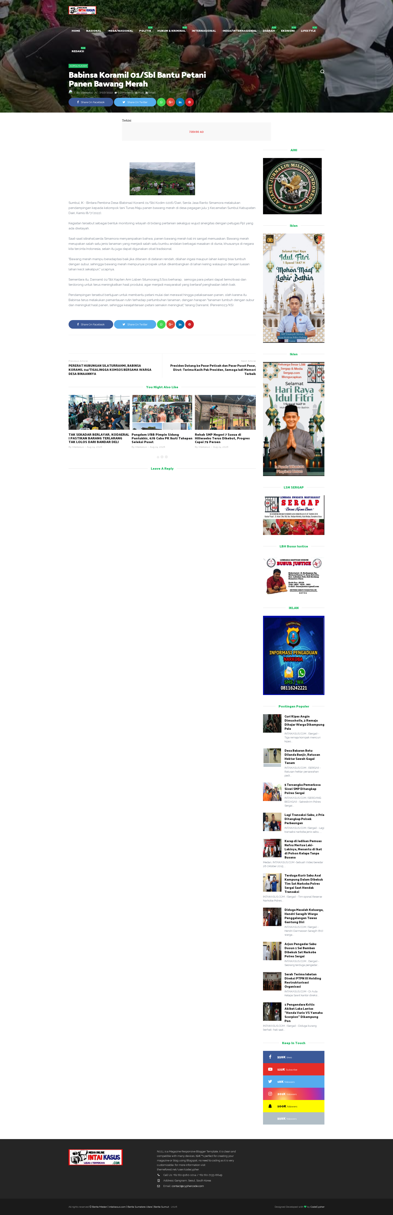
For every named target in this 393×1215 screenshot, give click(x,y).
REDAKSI (78, 51)
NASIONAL (93, 30)
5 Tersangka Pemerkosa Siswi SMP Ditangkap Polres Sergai (303, 788)
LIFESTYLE (308, 30)
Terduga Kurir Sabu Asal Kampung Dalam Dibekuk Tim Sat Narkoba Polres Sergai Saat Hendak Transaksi (304, 883)
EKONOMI (288, 30)
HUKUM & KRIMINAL (171, 30)
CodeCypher (317, 1206)
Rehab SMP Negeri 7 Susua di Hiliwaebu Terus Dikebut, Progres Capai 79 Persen (159, 438)
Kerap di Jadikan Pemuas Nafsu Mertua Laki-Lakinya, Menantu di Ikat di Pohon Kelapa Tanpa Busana (303, 849)
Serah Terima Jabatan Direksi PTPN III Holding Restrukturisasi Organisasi (303, 980)
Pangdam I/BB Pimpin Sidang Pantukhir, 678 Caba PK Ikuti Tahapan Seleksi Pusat (99, 438)
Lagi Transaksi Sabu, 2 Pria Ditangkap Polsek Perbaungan (304, 819)
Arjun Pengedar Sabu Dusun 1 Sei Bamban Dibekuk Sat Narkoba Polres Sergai (300, 950)
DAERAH (269, 30)
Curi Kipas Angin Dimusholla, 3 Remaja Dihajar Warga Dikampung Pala (304, 722)
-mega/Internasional (239, 30)
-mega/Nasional (120, 30)
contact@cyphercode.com (188, 1186)
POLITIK (145, 30)
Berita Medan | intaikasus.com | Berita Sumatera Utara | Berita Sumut (130, 1206)
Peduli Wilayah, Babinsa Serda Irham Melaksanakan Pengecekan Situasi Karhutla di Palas (224, 438)
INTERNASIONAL (204, 30)
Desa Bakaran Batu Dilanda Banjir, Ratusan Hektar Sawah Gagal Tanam (302, 756)
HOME (76, 30)
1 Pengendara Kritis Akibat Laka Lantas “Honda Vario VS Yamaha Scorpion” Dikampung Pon (304, 1012)
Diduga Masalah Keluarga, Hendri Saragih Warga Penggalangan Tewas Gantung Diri (304, 916)
